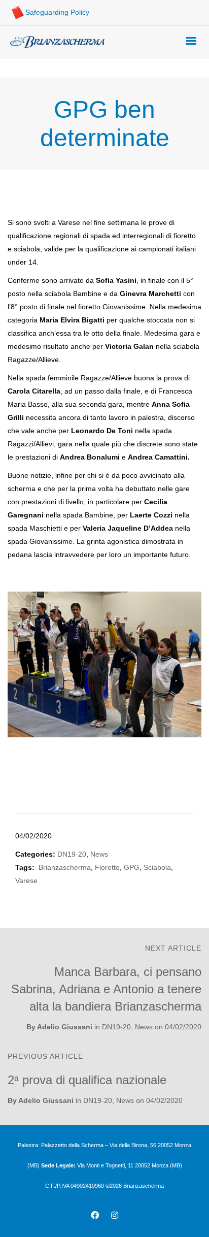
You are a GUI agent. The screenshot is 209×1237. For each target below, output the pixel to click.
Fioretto (107, 867)
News (99, 854)
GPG (132, 867)
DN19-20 (71, 854)
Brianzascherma (65, 867)
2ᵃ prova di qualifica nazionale (87, 1080)
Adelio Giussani (64, 1027)
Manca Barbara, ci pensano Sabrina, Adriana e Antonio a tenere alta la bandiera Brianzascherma (106, 989)
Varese (26, 880)
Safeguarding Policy (57, 12)
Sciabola (157, 867)
